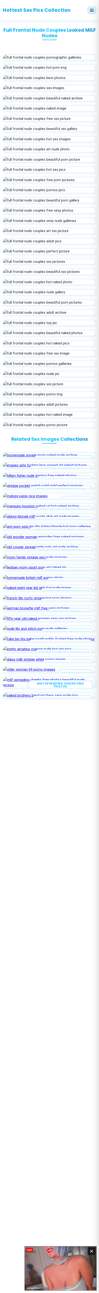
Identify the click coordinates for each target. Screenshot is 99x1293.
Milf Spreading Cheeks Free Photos (60, 685)
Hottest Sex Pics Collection (37, 10)
